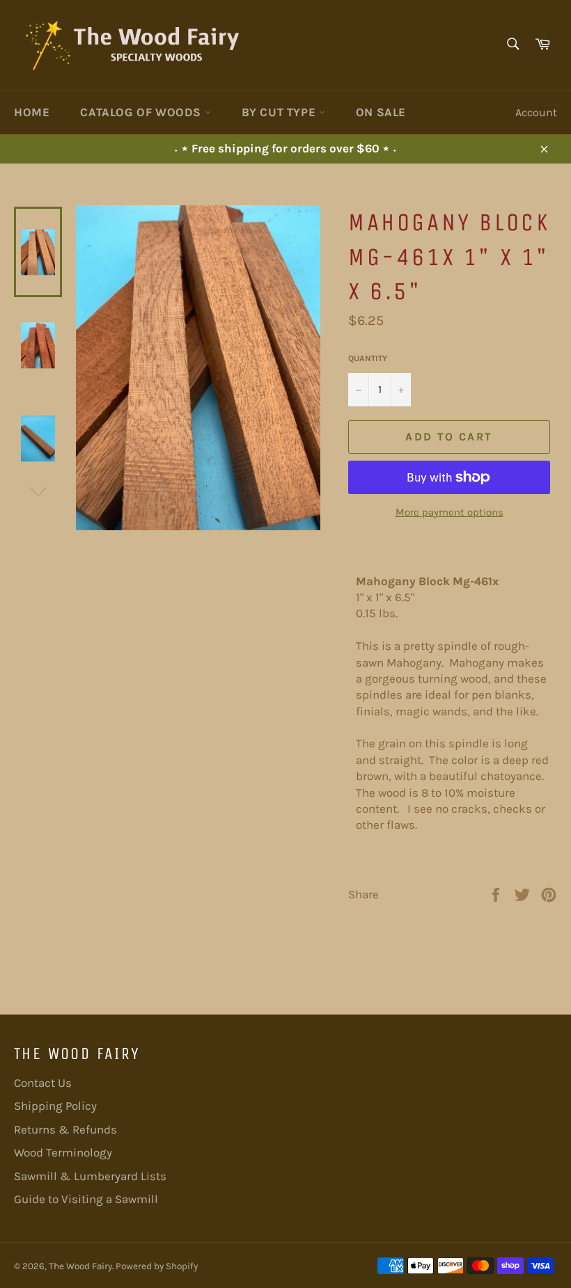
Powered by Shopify (157, 1266)
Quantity (367, 358)
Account (536, 112)
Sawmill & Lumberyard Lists (90, 1176)
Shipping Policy (55, 1106)
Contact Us (43, 1083)
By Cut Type (280, 112)
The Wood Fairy (80, 1266)
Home (31, 112)
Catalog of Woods (142, 112)
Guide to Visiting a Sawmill (86, 1199)
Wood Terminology (63, 1152)
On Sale (381, 112)
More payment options (449, 512)
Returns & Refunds (65, 1129)
